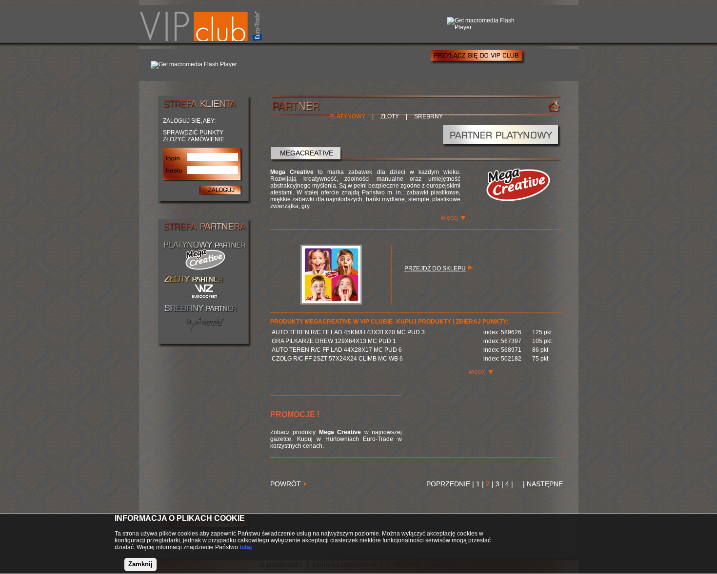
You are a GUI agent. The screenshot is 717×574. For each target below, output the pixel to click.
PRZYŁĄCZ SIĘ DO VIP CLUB (477, 56)
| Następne (542, 484)
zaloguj (220, 190)
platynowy (347, 116)
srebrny (428, 116)
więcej (449, 217)
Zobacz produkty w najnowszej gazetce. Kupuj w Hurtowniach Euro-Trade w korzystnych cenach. (336, 439)
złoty (389, 116)
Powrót (285, 484)
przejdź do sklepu (435, 268)
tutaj (245, 547)
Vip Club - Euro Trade (202, 24)
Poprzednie (449, 484)
